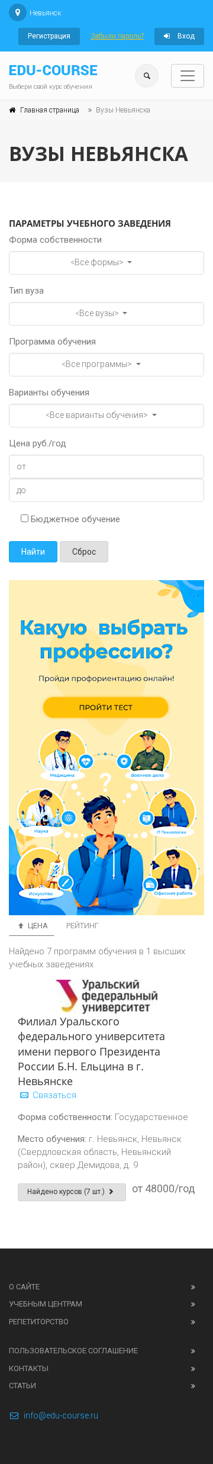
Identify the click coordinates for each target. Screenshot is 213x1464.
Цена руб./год (37, 443)
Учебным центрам (45, 1303)
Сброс (84, 551)
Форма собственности (55, 239)
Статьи (22, 1385)
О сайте (24, 1286)
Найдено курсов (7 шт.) (66, 1192)
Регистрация (49, 36)
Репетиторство (39, 1321)
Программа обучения (52, 341)
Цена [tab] (37, 925)
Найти (33, 551)
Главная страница (49, 110)
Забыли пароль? (117, 36)
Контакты (29, 1368)
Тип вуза (26, 290)
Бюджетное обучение (74, 519)
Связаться (53, 1095)
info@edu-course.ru (61, 1415)
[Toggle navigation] (187, 76)
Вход (185, 36)
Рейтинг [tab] (82, 925)
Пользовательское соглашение (73, 1350)
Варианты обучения (49, 392)
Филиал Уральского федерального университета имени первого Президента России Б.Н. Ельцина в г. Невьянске (91, 1051)
